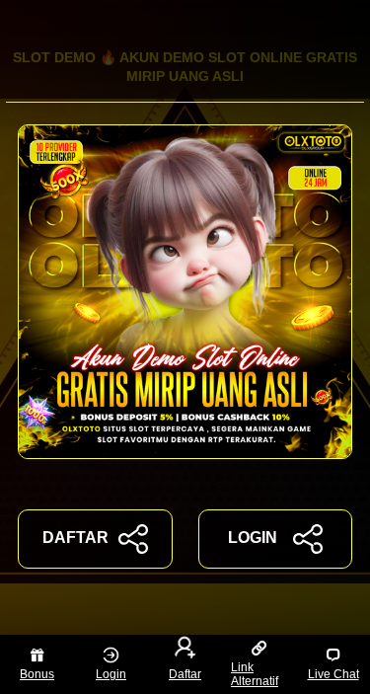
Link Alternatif (254, 674)
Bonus (37, 674)
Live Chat (333, 674)
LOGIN (252, 537)
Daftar (185, 674)
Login (111, 674)
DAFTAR (75, 537)
